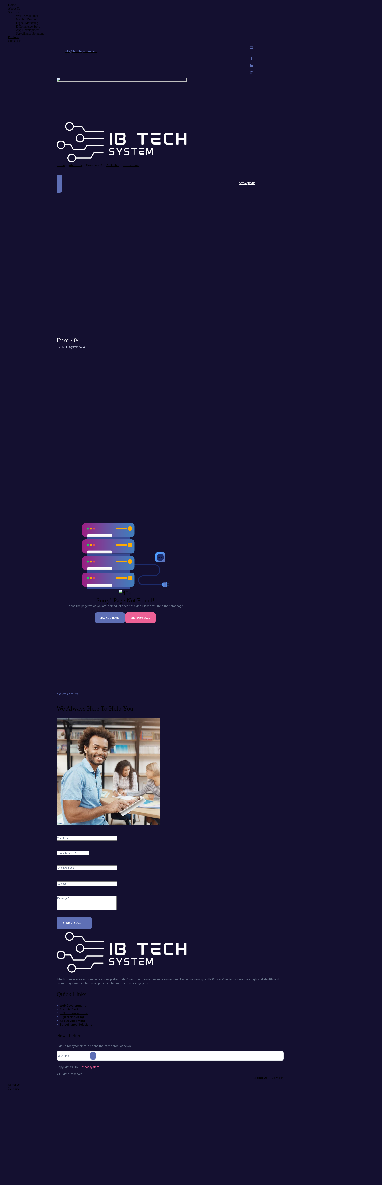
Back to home (109, 617)
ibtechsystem (90, 1067)
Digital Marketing (27, 23)
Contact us (14, 40)
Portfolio (13, 37)
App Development (27, 30)
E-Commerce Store (28, 26)
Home (12, 5)
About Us (14, 8)
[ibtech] (122, 971)
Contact (13, 1088)
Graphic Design (26, 19)
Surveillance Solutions (30, 33)
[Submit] (93, 1056)
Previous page (140, 617)
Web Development (27, 15)
